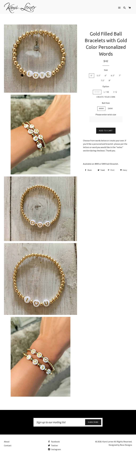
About (7, 441)
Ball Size (106, 103)
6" (106, 75)
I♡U (115, 92)
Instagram (56, 449)
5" (92, 75)
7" (120, 75)
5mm (110, 108)
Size (106, 70)
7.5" (103, 80)
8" (110, 80)
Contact (7, 445)
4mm (101, 108)
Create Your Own (105, 97)
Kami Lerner (108, 441)
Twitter (54, 445)
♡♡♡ (97, 92)
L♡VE (106, 92)
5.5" (99, 75)
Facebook (55, 441)
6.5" (113, 75)
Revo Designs (126, 445)
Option (106, 86)
